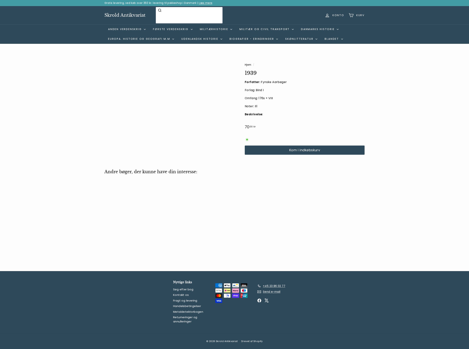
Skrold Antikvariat (124, 15)
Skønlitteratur (300, 39)
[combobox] (189, 15)
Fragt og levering (185, 300)
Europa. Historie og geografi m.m (139, 39)
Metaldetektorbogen (188, 312)
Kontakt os (181, 295)
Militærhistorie (215, 29)
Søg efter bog (183, 289)
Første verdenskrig (171, 29)
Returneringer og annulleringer (185, 319)
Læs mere (205, 3)
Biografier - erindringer (252, 39)
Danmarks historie (318, 29)
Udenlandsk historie (200, 39)
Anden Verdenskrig (125, 29)
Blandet (332, 39)
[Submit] (160, 10)
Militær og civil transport (265, 29)
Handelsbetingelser (187, 306)
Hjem (248, 65)
